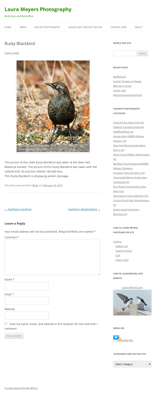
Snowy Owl (119, 90)
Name (9, 279)
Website (10, 309)
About (139, 27)
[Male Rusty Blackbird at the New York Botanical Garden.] (52, 106)
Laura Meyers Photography (38, 9)
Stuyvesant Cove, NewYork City (131, 196)
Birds (23, 27)
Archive (117, 241)
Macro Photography (47, 27)
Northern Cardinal (18, 209)
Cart (117, 255)
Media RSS (127, 340)
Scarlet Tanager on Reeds (127, 81)
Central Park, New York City (128, 122)
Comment (12, 237)
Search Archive (123, 250)
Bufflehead (119, 76)
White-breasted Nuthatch (127, 95)
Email (9, 294)
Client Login (122, 260)
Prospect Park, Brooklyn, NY (129, 173)
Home (8, 27)
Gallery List (121, 246)
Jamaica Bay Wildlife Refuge (85, 27)
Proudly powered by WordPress (21, 388)
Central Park (119, 27)
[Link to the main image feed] (117, 340)
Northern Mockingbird (84, 209)
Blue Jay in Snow (122, 86)
